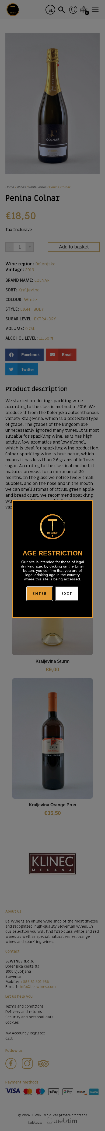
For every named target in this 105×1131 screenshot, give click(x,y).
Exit (66, 593)
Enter (40, 593)
